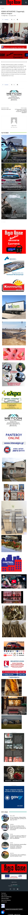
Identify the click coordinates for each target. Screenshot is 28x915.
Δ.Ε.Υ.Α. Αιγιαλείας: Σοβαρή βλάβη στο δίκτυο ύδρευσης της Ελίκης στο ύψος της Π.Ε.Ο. (14, 160)
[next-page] (4, 222)
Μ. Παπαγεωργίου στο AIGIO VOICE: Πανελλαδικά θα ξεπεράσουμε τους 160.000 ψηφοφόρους (21, 111)
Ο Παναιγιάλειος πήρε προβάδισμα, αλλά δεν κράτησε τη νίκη (18, 855)
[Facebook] (10, 889)
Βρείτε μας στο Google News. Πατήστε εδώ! (14, 47)
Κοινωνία (14, 184)
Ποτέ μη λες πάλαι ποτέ (6, 109)
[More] (17, 19)
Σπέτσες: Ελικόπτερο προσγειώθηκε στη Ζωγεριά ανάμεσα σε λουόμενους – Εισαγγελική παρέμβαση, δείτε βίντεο (18, 846)
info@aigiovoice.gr (16, 885)
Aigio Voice (5, 15)
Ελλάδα (13, 212)
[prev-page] (2, 222)
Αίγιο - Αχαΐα (13, 157)
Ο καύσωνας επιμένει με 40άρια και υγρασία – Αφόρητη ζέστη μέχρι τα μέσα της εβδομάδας (14, 216)
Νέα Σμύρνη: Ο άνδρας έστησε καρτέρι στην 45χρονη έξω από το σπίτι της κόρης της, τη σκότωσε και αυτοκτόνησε (14, 188)
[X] (14, 889)
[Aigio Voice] (14, 120)
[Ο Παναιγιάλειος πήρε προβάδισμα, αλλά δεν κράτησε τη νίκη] (5, 855)
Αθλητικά (12, 853)
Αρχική (2, 8)
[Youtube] (17, 889)
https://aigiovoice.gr (14, 127)
